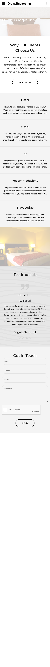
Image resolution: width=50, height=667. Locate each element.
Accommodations (25, 180)
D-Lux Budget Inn (19, 3)
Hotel (25, 100)
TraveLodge (25, 207)
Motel (25, 127)
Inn (25, 154)
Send (25, 423)
